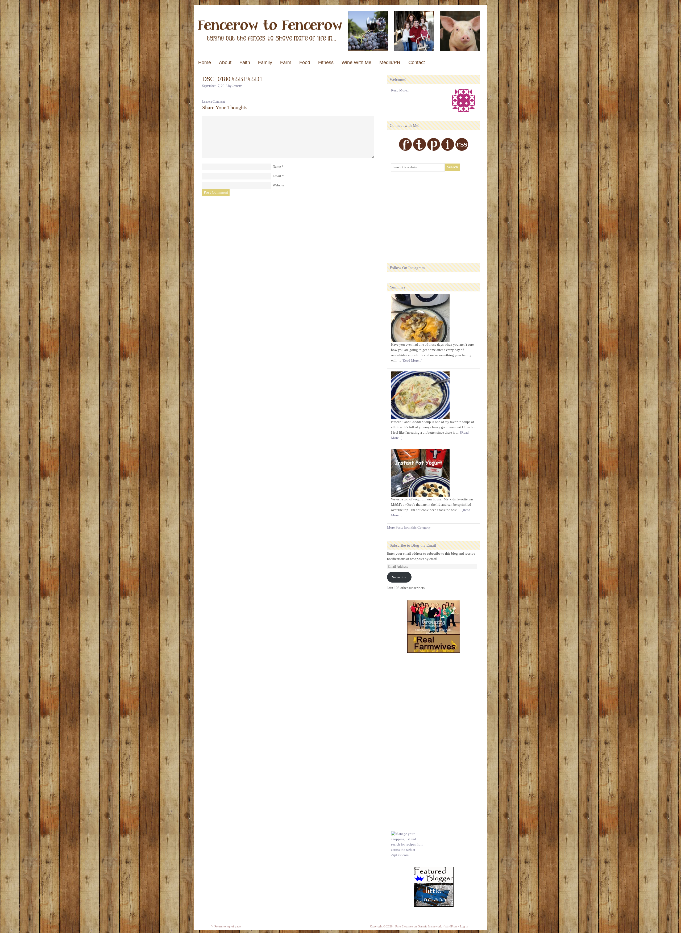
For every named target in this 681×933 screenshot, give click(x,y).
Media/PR (389, 62)
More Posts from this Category (409, 527)
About (225, 62)
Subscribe (399, 577)
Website (278, 185)
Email (277, 176)
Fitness (326, 62)
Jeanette (237, 86)
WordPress (451, 926)
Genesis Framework (430, 926)
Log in (464, 926)
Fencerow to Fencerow (340, 31)
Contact (416, 62)
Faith (244, 62)
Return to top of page (227, 926)
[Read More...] (412, 360)
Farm (285, 62)
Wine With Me (356, 62)
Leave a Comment (213, 101)
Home (204, 62)
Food (304, 62)
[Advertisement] (431, 214)
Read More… (400, 90)
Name (277, 167)
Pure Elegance (404, 926)
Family (265, 62)
